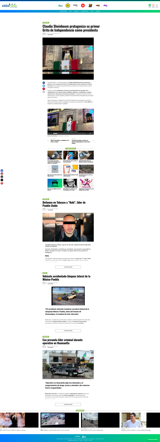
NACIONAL (76, 11)
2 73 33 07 (81, 440)
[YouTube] (2, 183)
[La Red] (60, 5)
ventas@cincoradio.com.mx (73, 440)
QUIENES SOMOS (63, 11)
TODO (70, 11)
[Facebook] (2, 170)
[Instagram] (2, 173)
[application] (71, 122)
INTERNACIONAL (84, 11)
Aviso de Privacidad (59, 438)
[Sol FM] (90, 5)
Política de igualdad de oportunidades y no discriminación (84, 438)
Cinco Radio (50, 34)
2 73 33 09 (90, 440)
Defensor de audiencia (68, 438)
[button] (70, 121)
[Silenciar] (90, 133)
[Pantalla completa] (92, 133)
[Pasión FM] (75, 5)
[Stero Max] (98, 5)
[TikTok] (2, 180)
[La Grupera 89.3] (67, 5)
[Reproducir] (49, 133)
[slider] (69, 133)
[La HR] (82, 5)
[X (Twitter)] (2, 177)
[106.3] (105, 5)
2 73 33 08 (85, 440)
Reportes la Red (153, 439)
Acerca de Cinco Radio (99, 438)
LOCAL (92, 11)
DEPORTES (98, 11)
